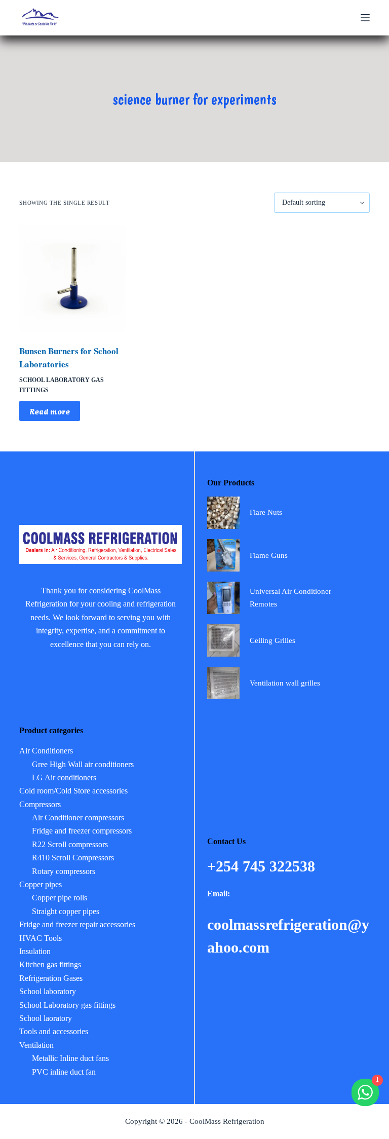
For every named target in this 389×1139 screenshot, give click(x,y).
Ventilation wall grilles (285, 683)
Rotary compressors (63, 871)
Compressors (40, 804)
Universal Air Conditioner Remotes (290, 597)
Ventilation (36, 1045)
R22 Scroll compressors (70, 844)
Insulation (35, 951)
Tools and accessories (53, 1031)
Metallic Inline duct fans (70, 1058)
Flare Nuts (266, 512)
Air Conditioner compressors (78, 817)
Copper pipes (40, 884)
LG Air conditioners (64, 777)
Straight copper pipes (65, 911)
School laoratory (45, 1018)
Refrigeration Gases (51, 978)
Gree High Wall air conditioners (83, 764)
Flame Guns (269, 555)
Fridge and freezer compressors (82, 830)
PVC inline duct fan (64, 1072)
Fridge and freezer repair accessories (77, 924)
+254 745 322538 (263, 866)
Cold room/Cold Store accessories (73, 790)
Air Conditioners (46, 750)
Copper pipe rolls (59, 897)
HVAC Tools (40, 938)
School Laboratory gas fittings (67, 1005)
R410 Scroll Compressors (73, 857)
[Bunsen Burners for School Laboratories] (72, 278)
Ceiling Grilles (272, 640)
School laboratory (47, 991)
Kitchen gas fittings (50, 964)
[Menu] (365, 17)
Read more (49, 410)
